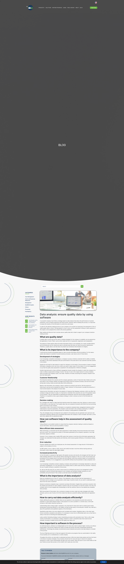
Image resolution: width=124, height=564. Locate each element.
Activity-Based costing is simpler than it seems (33, 331)
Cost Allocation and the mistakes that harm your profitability (33, 321)
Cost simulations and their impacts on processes (32, 326)
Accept (103, 562)
